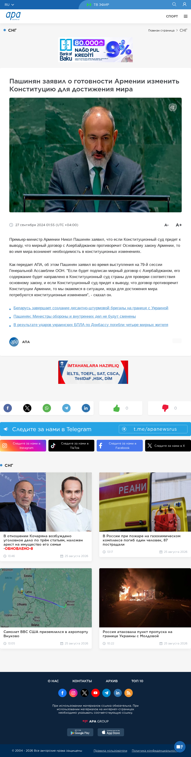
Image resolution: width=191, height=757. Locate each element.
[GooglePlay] (80, 732)
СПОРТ (172, 16)
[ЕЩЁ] (184, 16)
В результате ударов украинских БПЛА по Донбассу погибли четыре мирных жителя (91, 325)
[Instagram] (73, 693)
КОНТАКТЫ (82, 681)
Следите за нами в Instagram (26, 446)
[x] (84, 693)
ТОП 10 (137, 681)
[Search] (174, 4)
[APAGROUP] (95, 721)
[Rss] (128, 693)
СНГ (184, 30)
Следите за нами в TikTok (75, 446)
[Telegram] (106, 693)
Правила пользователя (110, 750)
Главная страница (161, 30)
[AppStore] (111, 732)
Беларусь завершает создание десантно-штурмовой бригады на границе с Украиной (91, 308)
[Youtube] (95, 693)
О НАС (53, 681)
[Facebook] (62, 693)
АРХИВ (112, 681)
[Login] (184, 4)
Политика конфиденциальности (155, 750)
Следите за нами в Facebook (122, 446)
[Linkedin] (117, 693)
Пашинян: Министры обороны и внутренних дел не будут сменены (75, 316)
